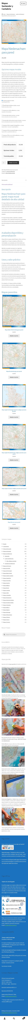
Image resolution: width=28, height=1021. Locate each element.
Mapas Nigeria (6, 610)
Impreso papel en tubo (8, 100)
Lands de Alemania (20, 14)
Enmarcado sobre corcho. (11, 115)
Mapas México (6, 607)
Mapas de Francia (7, 566)
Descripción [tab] (4, 180)
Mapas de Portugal (7, 570)
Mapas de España (7, 551)
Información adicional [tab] (7, 184)
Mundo (4, 544)
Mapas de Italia (6, 568)
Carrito (21, 1017)
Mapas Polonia (6, 617)
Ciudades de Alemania (10, 563)
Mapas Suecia (6, 619)
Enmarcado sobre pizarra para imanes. (14, 120)
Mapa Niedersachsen (10, 173)
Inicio (4, 14)
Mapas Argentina (7, 578)
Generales (7, 556)
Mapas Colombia (7, 595)
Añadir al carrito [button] (14, 336)
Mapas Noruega (6, 612)
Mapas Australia (7, 580)
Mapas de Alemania (11, 14)
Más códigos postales (11, 561)
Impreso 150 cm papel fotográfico (13, 125)
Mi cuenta (4, 1018)
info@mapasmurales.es (11, 925)
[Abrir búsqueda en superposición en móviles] (14, 634)
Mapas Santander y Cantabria (7, 6)
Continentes (6, 546)
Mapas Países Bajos (7, 614)
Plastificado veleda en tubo (11, 105)
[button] (24, 22)
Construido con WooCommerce (9, 1012)
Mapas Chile (6, 593)
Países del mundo (7, 549)
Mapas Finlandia (7, 605)
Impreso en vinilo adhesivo (11, 110)
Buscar (14, 1018)
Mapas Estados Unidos (8, 602)
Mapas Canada (6, 590)
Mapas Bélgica (6, 585)
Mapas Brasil (6, 588)
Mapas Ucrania (6, 622)
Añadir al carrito (13, 162)
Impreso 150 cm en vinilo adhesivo (13, 135)
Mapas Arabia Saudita (8, 575)
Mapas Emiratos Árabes (8, 600)
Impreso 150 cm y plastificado (12, 130)
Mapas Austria (6, 583)
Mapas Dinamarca (7, 597)
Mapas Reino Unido (7, 573)
